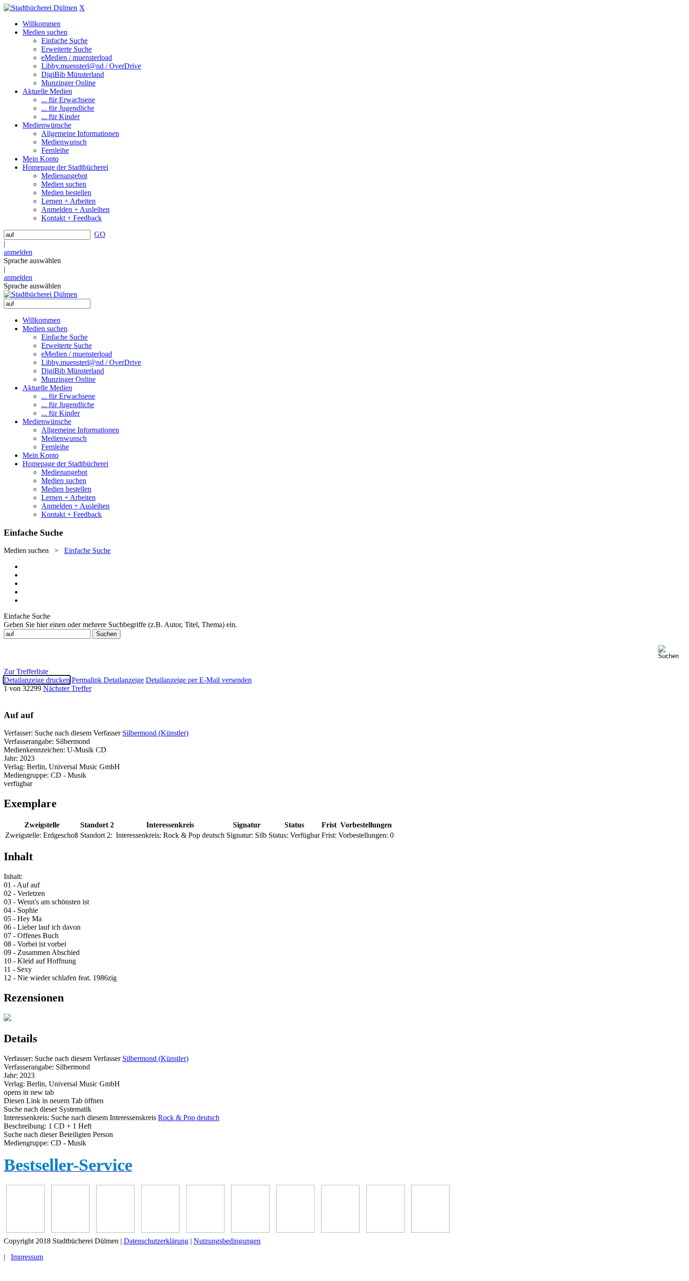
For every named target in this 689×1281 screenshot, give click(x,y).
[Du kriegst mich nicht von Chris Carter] (295, 1230)
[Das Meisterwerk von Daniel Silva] (250, 1230)
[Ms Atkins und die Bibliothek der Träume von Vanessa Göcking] (70, 1230)
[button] (671, 652)
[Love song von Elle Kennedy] (160, 1230)
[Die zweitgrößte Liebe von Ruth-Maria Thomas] (385, 1230)
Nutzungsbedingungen (227, 1241)
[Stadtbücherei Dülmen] (40, 8)
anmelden (18, 252)
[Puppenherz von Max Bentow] (340, 1230)
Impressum (27, 1257)
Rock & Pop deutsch (188, 1118)
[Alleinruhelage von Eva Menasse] (25, 1230)
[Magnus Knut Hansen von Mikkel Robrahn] (115, 1230)
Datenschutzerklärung (156, 1241)
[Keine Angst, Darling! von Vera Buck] (205, 1230)
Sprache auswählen (32, 261)
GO (99, 234)
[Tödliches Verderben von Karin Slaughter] (430, 1230)
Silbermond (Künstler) (155, 733)
